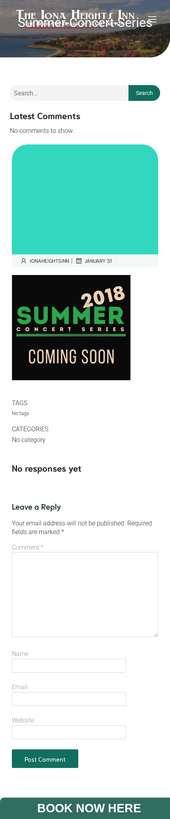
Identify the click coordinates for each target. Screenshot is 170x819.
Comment (27, 547)
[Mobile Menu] (152, 19)
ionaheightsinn (49, 260)
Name (20, 654)
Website (23, 720)
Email (20, 687)
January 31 (98, 260)
